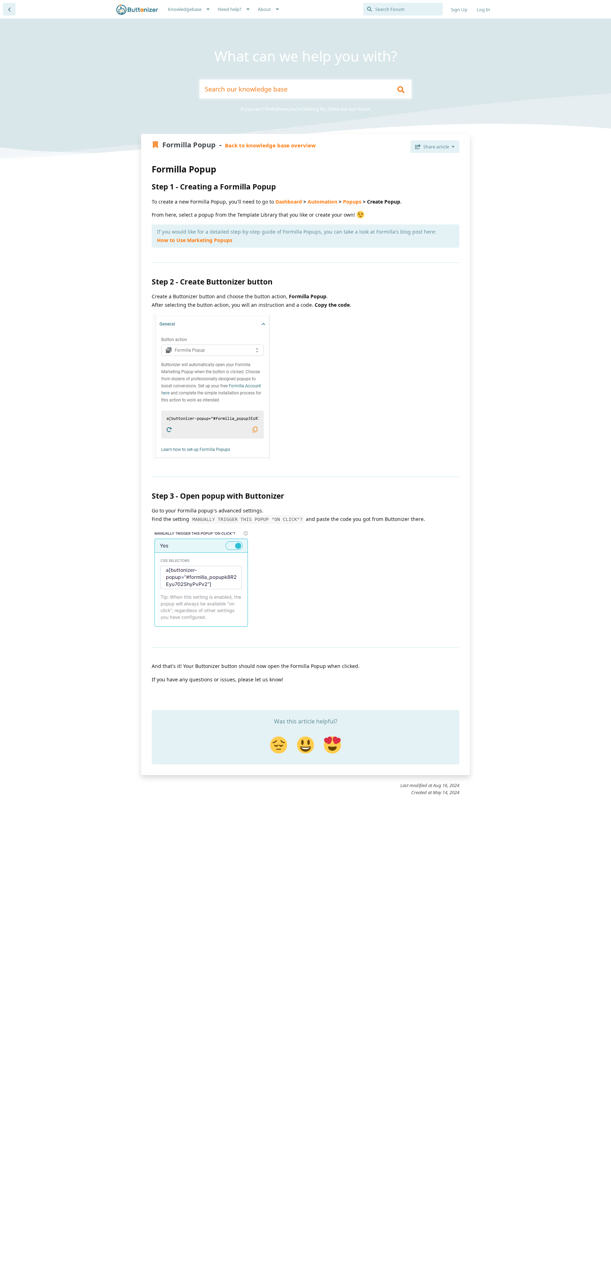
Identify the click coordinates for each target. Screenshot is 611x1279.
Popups (352, 201)
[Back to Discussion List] (9, 9)
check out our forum (349, 109)
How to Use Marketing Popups (194, 240)
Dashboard (288, 201)
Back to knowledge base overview (270, 145)
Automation (322, 201)
